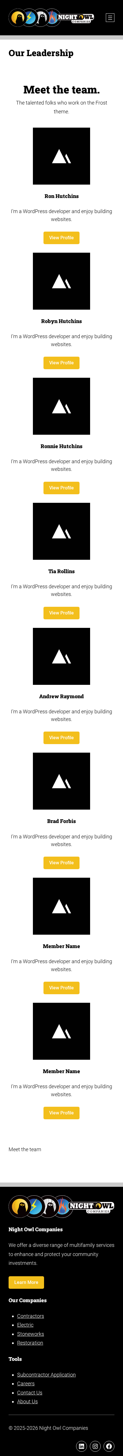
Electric (25, 1325)
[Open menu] (110, 17)
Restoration (30, 1343)
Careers (26, 1383)
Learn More (26, 1282)
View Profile (61, 237)
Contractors (30, 1316)
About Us (27, 1401)
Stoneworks (30, 1334)
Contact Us (29, 1393)
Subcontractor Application (46, 1375)
